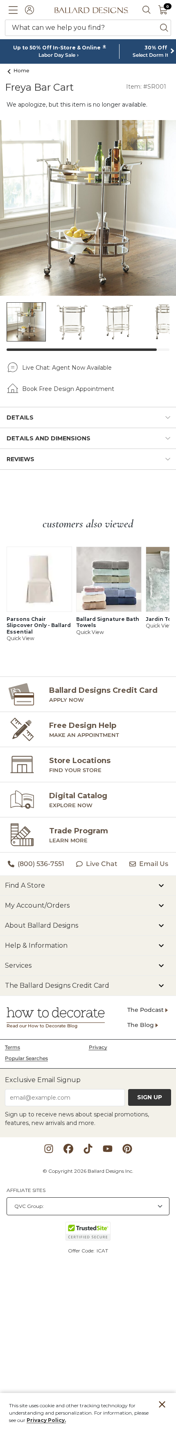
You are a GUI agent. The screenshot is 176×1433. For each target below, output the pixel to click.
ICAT (102, 1251)
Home (21, 70)
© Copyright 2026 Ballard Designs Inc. (88, 1171)
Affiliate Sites (26, 1190)
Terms (12, 1047)
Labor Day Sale (56, 55)
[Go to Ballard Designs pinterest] (127, 1149)
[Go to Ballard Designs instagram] (49, 1149)
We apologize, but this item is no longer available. (77, 104)
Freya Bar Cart (39, 87)
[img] (88, 208)
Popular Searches (26, 1058)
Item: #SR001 (146, 86)
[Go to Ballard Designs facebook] (68, 1149)
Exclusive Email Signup (43, 1080)
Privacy (98, 1047)
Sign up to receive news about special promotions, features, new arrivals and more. (77, 1119)
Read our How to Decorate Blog (42, 1026)
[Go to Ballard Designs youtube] (108, 1149)
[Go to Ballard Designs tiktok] (88, 1149)
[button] (13, 10)
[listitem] (26, 322)
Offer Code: (82, 1251)
